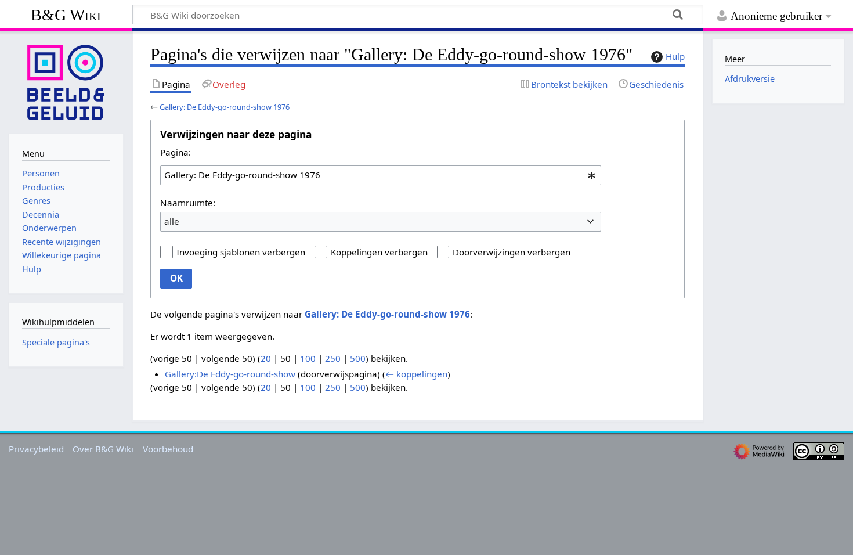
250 (333, 358)
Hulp (675, 56)
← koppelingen (416, 374)
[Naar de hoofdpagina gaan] (66, 81)
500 (358, 358)
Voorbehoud (168, 449)
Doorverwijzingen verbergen (511, 252)
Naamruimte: (187, 202)
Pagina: (175, 152)
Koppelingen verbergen (379, 252)
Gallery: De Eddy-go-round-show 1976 (225, 107)
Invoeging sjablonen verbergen (240, 252)
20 (266, 358)
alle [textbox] (171, 221)
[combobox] (380, 175)
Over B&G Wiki (103, 449)
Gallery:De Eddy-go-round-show (230, 374)
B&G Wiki (66, 15)
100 (308, 358)
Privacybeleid (36, 449)
